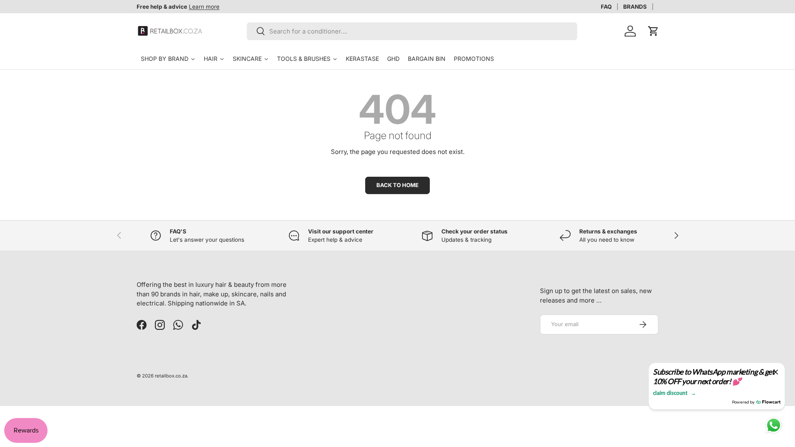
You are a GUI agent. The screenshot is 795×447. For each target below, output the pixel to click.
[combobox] (412, 31)
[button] (653, 31)
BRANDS (635, 6)
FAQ (606, 6)
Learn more (204, 6)
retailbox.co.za (171, 376)
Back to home (397, 185)
